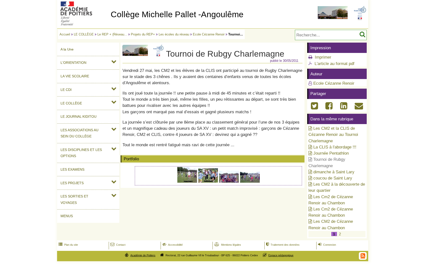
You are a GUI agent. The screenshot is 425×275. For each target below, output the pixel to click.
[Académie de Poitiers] (82, 24)
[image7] (187, 181)
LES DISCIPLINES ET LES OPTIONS (81, 153)
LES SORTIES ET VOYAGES (74, 199)
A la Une (67, 49)
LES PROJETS (72, 183)
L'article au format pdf (334, 63)
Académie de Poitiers (142, 255)
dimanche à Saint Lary (333, 172)
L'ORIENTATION (73, 63)
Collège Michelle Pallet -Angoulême (177, 14)
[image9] (208, 181)
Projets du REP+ (143, 34)
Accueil (65, 34)
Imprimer (323, 57)
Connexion (327, 244)
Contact (117, 244)
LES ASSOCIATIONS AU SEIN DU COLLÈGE (79, 133)
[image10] (229, 181)
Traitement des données (283, 244)
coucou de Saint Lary (332, 178)
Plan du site (68, 244)
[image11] (250, 181)
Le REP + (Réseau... (112, 34)
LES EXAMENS (72, 169)
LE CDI (66, 90)
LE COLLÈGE (84, 34)
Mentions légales (227, 244)
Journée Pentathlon (331, 153)
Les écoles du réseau (174, 34)
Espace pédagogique (280, 255)
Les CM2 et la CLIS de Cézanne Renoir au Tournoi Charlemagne (333, 134)
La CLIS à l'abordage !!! (334, 147)
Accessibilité (172, 244)
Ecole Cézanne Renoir (209, 34)
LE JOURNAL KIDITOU (78, 116)
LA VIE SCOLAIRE (75, 76)
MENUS (67, 216)
